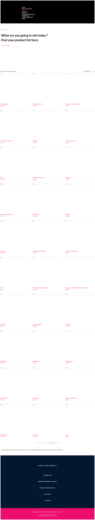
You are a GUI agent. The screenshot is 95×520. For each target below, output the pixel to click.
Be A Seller (25, 13)
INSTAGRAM (48, 494)
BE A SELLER (5, 45)
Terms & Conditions (27, 17)
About (24, 18)
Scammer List (25, 16)
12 (46, 443)
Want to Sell (25, 10)
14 (50, 443)
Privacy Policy (43, 514)
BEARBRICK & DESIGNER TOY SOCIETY (47, 481)
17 (57, 443)
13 (48, 443)
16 (55, 443)
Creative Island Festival (28, 14)
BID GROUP (47, 500)
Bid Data (24, 11)
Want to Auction (27, 8)
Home (23, 7)
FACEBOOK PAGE (47, 475)
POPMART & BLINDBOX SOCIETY (47, 487)
